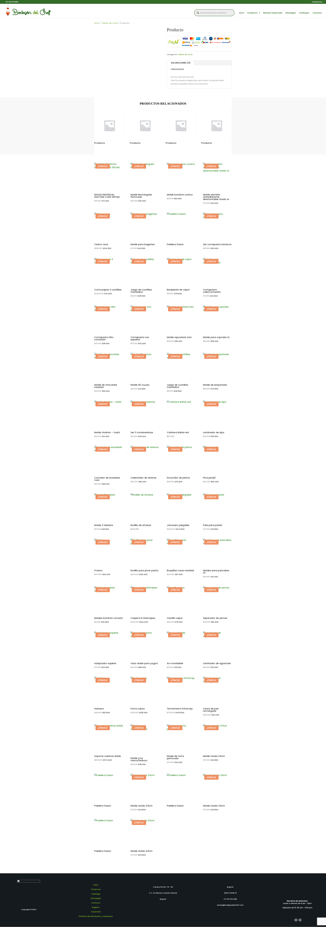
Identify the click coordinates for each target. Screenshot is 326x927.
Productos (252, 13)
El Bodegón (291, 13)
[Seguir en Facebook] (295, 920)
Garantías (96, 911)
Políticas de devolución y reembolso (96, 916)
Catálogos (304, 13)
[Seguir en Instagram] (300, 920)
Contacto (317, 13)
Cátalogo (95, 894)
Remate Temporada (272, 13)
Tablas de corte (109, 23)
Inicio (241, 13)
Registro (96, 907)
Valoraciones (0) (181, 62)
